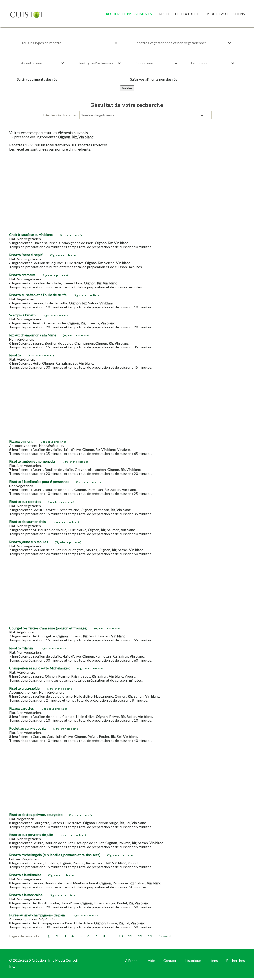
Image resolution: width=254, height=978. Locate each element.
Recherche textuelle (179, 14)
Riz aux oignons (21, 441)
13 (150, 936)
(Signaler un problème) (72, 234)
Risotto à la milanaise (25, 875)
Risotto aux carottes (25, 501)
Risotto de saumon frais (27, 521)
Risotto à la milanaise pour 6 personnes (39, 481)
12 (140, 936)
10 (121, 936)
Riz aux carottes (21, 708)
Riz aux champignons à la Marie (32, 335)
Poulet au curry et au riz (27, 728)
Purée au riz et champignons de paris (37, 915)
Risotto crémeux (22, 275)
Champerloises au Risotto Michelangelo (39, 668)
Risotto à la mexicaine (26, 895)
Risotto (15, 355)
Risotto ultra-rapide (24, 688)
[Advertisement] (127, 190)
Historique (193, 960)
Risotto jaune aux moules (28, 542)
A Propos (132, 960)
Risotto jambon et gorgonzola (32, 461)
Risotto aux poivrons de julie (31, 835)
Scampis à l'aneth (22, 315)
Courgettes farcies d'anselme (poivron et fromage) (48, 628)
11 (130, 936)
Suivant (165, 936)
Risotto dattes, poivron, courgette (36, 814)
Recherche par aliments (129, 14)
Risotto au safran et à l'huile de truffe (38, 295)
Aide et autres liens (226, 14)
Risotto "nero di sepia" (26, 255)
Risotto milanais (21, 648)
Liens (214, 960)
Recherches (235, 960)
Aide (151, 960)
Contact (169, 960)
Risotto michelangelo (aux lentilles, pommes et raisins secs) (54, 855)
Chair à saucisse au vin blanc (31, 234)
